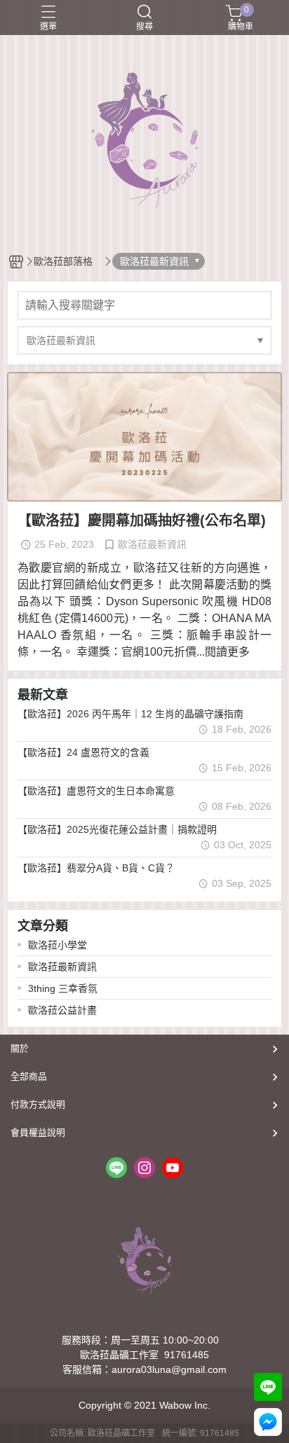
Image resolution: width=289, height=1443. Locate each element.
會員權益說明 (38, 1132)
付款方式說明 (38, 1104)
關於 (20, 1048)
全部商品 (29, 1076)
